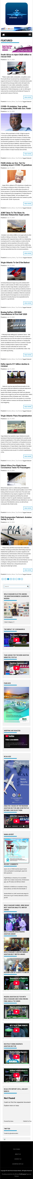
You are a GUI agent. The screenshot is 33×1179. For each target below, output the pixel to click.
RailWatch (6, 886)
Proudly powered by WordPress (10, 1174)
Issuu (11, 1121)
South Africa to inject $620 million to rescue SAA (16, 56)
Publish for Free (27, 1121)
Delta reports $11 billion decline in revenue (15, 365)
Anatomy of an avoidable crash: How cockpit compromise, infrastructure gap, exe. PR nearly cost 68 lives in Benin (16, 880)
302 (19, 579)
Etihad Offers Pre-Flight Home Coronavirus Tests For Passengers (15, 466)
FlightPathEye (7, 877)
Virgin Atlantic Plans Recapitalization (16, 416)
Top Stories (19, 101)
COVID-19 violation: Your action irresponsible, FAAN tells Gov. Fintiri (16, 107)
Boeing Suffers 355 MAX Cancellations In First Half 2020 (14, 313)
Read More (27, 97)
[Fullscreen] (27, 826)
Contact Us (17, 1159)
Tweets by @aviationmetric (11, 1133)
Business (9, 257)
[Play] (6, 826)
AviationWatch (8, 893)
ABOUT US (18, 1154)
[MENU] (30, 34)
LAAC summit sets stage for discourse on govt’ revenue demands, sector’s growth (16, 895)
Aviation (9, 101)
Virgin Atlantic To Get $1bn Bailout (15, 262)
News (13, 101)
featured (29, 101)
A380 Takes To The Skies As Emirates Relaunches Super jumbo (15, 214)
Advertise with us (17, 1164)
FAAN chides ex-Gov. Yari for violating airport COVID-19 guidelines (16, 164)
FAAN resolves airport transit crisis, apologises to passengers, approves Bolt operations (15, 871)
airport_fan (7, 869)
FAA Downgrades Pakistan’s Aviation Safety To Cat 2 (16, 518)
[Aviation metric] (3, 34)
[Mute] (24, 826)
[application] (16, 821)
